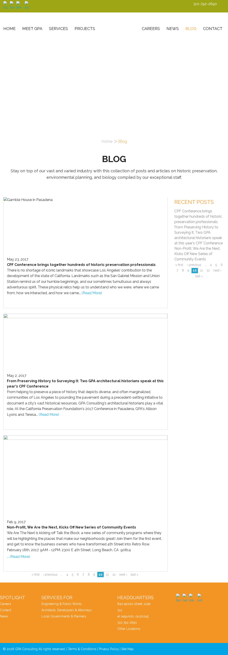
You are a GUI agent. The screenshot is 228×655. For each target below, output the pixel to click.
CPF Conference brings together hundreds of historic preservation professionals (198, 216)
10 (100, 574)
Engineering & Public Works (61, 604)
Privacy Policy (109, 649)
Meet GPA (32, 28)
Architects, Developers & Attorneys (66, 610)
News (173, 28)
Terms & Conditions (82, 649)
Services (58, 28)
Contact (212, 28)
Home (9, 28)
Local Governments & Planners (63, 616)
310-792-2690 (205, 4)
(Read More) (92, 293)
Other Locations (128, 629)
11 (107, 574)
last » (134, 574)
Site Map (127, 649)
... (8, 557)
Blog (190, 28)
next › (123, 574)
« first (35, 574)
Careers (151, 28)
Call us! (219, 65)
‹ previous (50, 574)
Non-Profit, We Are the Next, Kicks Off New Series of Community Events (197, 253)
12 (114, 574)
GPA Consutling (118, 27)
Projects (85, 28)
